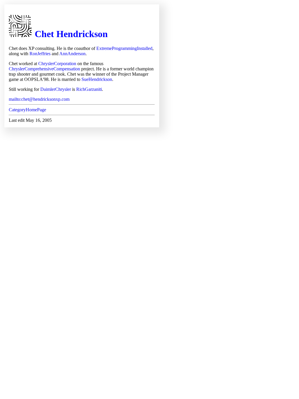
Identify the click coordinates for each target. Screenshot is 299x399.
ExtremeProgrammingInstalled (124, 48)
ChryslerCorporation (57, 63)
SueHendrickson (96, 79)
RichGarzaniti (89, 89)
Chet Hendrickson (71, 34)
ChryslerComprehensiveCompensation (44, 68)
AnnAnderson (72, 53)
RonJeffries (40, 53)
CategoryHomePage (27, 109)
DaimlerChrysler (55, 89)
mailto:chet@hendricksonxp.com (39, 99)
